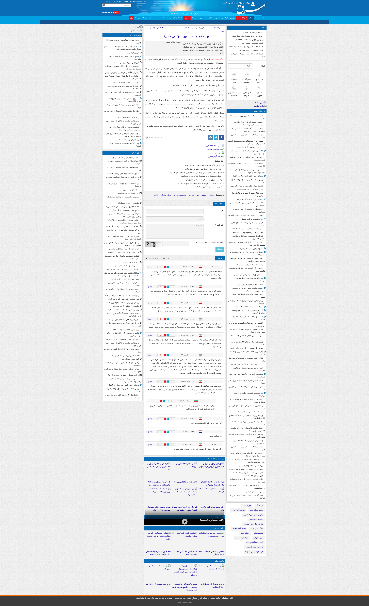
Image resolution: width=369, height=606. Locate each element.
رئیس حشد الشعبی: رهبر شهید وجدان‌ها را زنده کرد (247, 181)
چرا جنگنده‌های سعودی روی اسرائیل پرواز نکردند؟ (249, 279)
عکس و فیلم (153, 17)
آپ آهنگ (259, 505)
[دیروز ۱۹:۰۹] (184, 470)
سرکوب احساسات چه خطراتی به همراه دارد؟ (123, 173)
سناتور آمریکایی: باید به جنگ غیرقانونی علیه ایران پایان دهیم (246, 165)
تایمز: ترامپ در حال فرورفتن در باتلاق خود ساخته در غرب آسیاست (246, 487)
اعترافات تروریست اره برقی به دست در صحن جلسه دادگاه (124, 87)
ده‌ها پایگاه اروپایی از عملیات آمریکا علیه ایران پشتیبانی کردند (248, 194)
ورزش (232, 17)
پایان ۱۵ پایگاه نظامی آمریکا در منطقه (250, 147)
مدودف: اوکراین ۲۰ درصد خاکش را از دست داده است (247, 337)
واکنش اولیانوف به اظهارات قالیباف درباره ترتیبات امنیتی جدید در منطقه (247, 331)
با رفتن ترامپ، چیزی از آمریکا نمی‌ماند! (249, 199)
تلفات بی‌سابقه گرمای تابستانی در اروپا (125, 157)
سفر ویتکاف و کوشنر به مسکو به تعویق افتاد (247, 229)
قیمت (263, 27)
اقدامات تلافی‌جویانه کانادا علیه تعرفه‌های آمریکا (246, 469)
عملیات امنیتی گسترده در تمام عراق (250, 412)
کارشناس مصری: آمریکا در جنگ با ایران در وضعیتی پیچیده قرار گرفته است (249, 123)
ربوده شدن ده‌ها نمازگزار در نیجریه (250, 465)
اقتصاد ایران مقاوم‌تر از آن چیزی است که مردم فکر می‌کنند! (247, 253)
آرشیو (124, 2)
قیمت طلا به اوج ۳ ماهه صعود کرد (250, 50)
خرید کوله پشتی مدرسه (254, 551)
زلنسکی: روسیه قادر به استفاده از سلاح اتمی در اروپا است (201, 176)
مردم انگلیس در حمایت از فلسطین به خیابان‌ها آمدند (123, 178)
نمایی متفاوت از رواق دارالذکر (128, 193)
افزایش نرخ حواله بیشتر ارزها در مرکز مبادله (247, 36)
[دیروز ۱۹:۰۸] (158, 573)
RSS (131, 2)
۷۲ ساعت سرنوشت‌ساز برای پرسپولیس (125, 82)
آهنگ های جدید (257, 528)
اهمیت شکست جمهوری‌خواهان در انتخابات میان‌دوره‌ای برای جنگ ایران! (248, 289)
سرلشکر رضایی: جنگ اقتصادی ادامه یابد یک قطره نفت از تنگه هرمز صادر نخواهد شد (122, 48)
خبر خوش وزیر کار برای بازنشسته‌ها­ (126, 62)
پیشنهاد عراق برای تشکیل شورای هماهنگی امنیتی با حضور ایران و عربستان (246, 142)
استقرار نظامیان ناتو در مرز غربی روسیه (249, 284)
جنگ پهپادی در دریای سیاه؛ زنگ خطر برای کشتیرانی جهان (249, 442)
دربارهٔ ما (105, 2)
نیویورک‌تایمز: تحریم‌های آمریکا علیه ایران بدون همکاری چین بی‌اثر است (247, 260)
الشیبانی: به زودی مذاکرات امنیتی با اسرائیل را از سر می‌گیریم (247, 324)
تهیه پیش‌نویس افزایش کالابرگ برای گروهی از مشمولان (212, 483)
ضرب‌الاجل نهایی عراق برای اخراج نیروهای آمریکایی (249, 210)
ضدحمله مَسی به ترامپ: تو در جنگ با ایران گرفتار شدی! (246, 382)
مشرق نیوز (245, 7)
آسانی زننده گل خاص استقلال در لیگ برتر (124, 249)
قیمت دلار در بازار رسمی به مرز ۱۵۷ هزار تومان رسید (247, 55)
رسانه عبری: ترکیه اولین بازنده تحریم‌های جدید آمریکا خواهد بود (247, 400)
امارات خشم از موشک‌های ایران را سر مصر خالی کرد (247, 117)
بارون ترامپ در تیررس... (130, 262)
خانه (264, 17)
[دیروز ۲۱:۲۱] (184, 521)
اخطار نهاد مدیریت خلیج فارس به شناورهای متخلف (124, 284)
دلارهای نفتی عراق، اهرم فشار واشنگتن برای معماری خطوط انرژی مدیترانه (248, 454)
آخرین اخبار (136, 152)
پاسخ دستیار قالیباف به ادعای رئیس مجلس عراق (122, 295)
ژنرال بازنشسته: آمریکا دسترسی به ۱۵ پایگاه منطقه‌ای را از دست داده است (248, 130)
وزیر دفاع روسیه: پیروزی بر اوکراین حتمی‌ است (184, 36)
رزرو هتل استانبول (256, 519)
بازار (131, 17)
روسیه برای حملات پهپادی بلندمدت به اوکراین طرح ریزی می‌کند (199, 183)
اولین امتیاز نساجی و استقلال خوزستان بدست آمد (121, 319)
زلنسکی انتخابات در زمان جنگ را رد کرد (249, 264)
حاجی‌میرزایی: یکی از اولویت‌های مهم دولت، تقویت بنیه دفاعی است (124, 238)
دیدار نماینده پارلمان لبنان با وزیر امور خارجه (123, 299)
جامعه (169, 17)
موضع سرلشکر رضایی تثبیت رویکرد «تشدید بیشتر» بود (124, 58)
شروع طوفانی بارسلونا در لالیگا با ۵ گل (125, 210)
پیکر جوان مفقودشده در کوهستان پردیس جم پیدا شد (122, 112)
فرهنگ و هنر (177, 17)
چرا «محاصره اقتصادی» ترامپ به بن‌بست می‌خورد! (249, 394)
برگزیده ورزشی (218, 528)
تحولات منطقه (242, 17)
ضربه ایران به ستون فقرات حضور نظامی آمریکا (246, 348)
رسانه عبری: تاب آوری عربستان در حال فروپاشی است (247, 407)
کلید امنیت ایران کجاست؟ (211, 520)
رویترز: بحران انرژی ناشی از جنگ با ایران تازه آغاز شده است (246, 302)
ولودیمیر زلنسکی (180, 195)
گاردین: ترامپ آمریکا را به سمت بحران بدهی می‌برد (248, 224)
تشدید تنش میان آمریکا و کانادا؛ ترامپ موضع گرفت (248, 343)
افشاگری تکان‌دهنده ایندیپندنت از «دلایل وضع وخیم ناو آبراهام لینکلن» (247, 171)
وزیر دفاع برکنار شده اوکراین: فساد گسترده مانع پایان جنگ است (247, 417)
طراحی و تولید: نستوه (184, 602)
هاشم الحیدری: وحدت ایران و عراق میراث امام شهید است (247, 480)
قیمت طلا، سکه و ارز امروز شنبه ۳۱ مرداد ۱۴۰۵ (246, 46)
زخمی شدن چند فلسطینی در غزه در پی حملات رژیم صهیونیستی (247, 158)
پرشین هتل (258, 533)
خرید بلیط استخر (242, 537)
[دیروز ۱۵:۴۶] (211, 496)
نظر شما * (219, 225)
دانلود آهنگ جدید (256, 510)
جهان (251, 17)
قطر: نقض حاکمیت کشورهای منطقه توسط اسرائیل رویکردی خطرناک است (249, 474)
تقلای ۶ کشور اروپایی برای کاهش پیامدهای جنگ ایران (247, 359)
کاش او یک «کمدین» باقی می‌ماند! (209, 186)
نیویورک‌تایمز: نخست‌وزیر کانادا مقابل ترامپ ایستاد (248, 295)
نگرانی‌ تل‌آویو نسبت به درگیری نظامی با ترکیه (247, 364)
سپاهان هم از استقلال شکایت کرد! (126, 266)
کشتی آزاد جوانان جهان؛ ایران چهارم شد (125, 279)
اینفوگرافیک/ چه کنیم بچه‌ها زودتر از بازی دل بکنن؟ (124, 162)
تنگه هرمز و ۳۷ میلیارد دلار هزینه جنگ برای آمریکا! (248, 318)
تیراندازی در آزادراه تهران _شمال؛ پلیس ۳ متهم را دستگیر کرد (123, 77)
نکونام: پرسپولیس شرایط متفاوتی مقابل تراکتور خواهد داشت (158, 553)
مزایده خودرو (258, 537)
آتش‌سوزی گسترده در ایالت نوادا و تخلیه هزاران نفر (247, 388)
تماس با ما (115, 2)
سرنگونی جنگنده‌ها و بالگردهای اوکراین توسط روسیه (203, 165)
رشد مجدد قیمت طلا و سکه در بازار (250, 32)
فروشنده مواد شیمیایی (254, 547)
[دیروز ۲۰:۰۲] (184, 573)
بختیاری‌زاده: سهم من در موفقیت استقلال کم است (124, 198)
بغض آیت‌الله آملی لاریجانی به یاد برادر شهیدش (122, 72)
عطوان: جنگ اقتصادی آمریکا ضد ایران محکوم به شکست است (247, 269)
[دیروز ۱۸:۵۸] (158, 470)
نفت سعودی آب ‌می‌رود (130, 189)
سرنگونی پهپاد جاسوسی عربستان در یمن (248, 274)
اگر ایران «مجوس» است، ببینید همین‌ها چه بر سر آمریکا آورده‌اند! (247, 312)
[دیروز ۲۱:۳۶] (211, 540)
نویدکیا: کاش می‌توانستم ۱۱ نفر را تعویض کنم (123, 269)
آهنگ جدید (245, 533)
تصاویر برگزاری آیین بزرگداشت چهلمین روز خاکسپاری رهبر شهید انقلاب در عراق (184, 587)
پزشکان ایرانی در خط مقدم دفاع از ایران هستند (122, 302)
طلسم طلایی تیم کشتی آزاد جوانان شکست (187, 553)
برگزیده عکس (219, 561)
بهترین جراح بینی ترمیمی (253, 524)
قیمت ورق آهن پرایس (254, 542)
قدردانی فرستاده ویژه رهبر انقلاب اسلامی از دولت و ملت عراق (248, 237)
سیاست (257, 17)
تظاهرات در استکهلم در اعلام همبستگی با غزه (122, 226)
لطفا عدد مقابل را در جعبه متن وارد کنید (209, 242)
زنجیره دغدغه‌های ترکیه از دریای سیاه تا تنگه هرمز (245, 215)
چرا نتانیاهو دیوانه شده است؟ (252, 219)
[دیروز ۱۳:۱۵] (158, 496)
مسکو (212, 195)
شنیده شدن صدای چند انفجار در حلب (249, 189)
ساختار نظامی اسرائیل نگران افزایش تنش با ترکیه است (122, 350)
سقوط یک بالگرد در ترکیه (254, 491)
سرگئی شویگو (166, 195)
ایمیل (221, 217)
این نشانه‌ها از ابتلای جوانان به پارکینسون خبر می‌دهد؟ (124, 185)
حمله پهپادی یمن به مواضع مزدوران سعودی (247, 232)
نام (222, 210)
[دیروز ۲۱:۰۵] (211, 573)
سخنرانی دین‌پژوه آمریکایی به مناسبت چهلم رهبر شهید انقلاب (246, 435)
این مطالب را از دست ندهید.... (212, 458)
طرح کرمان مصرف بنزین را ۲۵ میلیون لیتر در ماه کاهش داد (159, 483)
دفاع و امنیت (208, 17)
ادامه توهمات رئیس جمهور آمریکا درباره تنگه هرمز (248, 423)
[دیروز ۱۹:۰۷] (158, 540)
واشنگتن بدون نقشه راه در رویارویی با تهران (247, 176)
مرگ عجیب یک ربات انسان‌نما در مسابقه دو (123, 252)
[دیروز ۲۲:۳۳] (211, 470)
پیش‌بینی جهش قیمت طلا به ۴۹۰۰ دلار (249, 39)
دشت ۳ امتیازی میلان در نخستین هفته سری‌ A (122, 206)
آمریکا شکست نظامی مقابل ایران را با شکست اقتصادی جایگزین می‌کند (248, 429)
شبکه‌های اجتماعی (221, 17)
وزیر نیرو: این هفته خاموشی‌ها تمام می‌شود (123, 309)
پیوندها (137, 17)
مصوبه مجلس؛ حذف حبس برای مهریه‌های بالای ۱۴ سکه (123, 41)
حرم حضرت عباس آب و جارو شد (158, 584)
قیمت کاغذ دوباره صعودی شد (252, 43)
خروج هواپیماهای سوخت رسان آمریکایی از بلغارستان (249, 369)
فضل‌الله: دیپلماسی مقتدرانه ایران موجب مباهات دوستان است (123, 257)
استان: (262, 66)
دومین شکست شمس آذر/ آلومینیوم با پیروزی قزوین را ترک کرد (124, 315)
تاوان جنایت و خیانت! (131, 52)
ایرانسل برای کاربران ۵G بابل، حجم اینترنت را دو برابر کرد (123, 396)
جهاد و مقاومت (197, 17)
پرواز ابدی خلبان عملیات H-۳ (128, 117)
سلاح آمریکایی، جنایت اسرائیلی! (251, 248)
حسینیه (187, 17)
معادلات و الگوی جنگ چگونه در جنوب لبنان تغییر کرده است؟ (247, 375)
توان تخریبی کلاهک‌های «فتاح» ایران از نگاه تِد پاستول (247, 353)
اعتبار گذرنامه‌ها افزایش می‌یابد (185, 482)
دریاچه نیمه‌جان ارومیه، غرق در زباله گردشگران (212, 586)
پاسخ (150, 267)
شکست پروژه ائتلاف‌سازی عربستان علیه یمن (247, 186)
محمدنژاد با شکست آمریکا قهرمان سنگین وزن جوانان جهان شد (123, 122)
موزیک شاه (247, 505)
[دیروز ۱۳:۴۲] (184, 496)
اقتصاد (162, 17)
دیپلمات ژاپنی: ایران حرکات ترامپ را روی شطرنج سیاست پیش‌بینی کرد (247, 243)
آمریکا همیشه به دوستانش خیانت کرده (249, 307)
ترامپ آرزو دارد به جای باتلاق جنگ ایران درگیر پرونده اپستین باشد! (248, 152)
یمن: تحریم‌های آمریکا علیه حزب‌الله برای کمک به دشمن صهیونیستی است (246, 461)
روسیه (204, 195)
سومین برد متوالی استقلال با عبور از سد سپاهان (211, 553)
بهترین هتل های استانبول (253, 514)
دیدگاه (144, 17)
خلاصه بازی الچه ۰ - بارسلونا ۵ (128, 203)
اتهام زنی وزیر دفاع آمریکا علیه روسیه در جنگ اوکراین (203, 169)
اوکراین (155, 195)
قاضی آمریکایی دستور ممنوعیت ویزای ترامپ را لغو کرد (247, 497)
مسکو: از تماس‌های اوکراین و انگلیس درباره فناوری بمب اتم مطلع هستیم (196, 172)
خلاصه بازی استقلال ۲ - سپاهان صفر (126, 306)
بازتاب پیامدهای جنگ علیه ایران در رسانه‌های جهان (248, 136)
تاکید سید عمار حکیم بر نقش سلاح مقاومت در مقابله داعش (247, 204)
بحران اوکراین (194, 195)
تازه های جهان (259, 111)
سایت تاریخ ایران (238, 510)
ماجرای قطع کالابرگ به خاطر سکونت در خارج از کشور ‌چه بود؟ (123, 324)
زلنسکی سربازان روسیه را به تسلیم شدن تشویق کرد (204, 179)
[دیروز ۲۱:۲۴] (184, 540)
